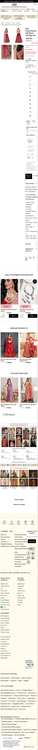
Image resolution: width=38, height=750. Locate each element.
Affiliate (28, 9)
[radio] (35, 139)
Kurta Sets (22, 709)
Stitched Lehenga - (30, 66)
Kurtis (18, 690)
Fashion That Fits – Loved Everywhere (19, 17)
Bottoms (33, 695)
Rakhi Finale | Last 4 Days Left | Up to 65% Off (6, 17)
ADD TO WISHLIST (36, 175)
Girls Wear (12, 701)
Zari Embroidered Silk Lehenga (10, 727)
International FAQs (20, 534)
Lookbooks (18, 566)
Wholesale (22, 9)
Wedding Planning (6, 544)
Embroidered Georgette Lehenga (11, 729)
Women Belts (5, 680)
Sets (13, 23)
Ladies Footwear (26, 678)
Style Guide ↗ (28, 123)
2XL (30, 92)
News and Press (5, 537)
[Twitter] (33, 553)
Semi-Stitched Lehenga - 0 (31, 60)
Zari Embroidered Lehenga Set (10, 732)
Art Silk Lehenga (19, 735)
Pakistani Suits (25, 706)
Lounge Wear (31, 698)
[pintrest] (28, 562)
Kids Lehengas (21, 701)
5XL (30, 104)
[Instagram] (28, 558)
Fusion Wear (30, 703)
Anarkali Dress (5, 706)
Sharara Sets (15, 706)
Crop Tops (4, 701)
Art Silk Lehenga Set (7, 719)
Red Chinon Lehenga (30, 729)
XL (30, 88)
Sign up (2, 10)
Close (20, 738)
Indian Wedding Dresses (8, 693)
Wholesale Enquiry (20, 564)
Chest (28, 154)
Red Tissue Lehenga (28, 732)
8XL (30, 115)
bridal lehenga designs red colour (26, 719)
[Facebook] (28, 553)
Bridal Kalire (12, 698)
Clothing (8, 23)
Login (32, 9)
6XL (30, 108)
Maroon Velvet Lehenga (8, 724)
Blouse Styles (28, 122)
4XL (30, 100)
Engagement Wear (18, 703)
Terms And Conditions (21, 541)
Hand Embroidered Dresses (9, 709)
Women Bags (15, 678)
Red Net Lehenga (6, 721)
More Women (19, 499)
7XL (30, 111)
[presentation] (2, 292)
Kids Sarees (31, 701)
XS (30, 76)
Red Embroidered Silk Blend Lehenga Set (11, 24)
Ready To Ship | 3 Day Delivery (32, 16)
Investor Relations (20, 546)
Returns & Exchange (21, 539)
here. (11, 746)
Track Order (15, 9)
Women (18, 23)
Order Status (19, 537)
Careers (3, 539)
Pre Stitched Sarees (7, 695)
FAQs (16, 552)
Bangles (26, 680)
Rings (20, 680)
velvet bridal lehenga (20, 721)
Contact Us (4, 541)
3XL (30, 96)
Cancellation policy (20, 554)
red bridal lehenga (6, 735)
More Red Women (19, 504)
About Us (3, 534)
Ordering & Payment (21, 559)
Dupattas (3, 698)
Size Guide (35, 73)
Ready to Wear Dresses (21, 695)
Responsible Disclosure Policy (24, 548)
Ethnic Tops (21, 698)
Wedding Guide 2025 (6, 9)
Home (2, 23)
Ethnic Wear (32, 693)
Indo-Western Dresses (8, 690)
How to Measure (30, 135)
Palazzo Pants (21, 693)
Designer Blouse (27, 690)
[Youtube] (33, 558)
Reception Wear (6, 703)
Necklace (13, 680)
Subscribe (32, 541)
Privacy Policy (19, 544)
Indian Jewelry (5, 678)
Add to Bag (28, 176)
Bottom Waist (28, 157)
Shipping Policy (19, 557)
